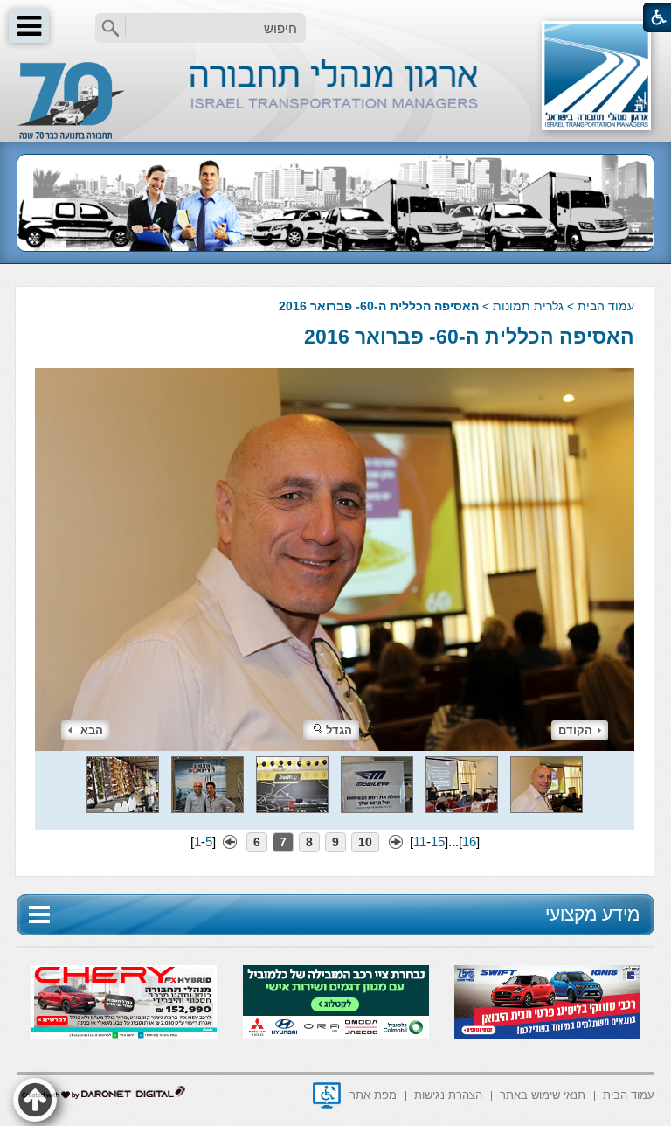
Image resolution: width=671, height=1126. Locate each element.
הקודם (575, 730)
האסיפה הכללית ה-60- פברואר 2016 (469, 336)
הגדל (339, 730)
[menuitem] (628, 1094)
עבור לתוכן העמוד (336, 17)
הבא (91, 730)
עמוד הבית (606, 306)
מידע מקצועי (592, 914)
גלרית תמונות (528, 306)
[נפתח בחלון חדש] (327, 1095)
